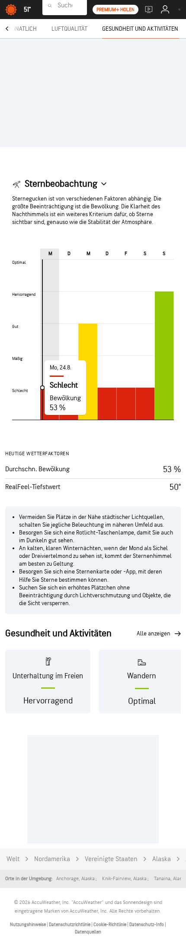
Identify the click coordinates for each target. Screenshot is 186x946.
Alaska (161, 859)
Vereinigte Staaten (111, 859)
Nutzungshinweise (28, 924)
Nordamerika (52, 859)
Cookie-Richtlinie (110, 924)
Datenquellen (88, 932)
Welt (12, 859)
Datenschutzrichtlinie (70, 924)
